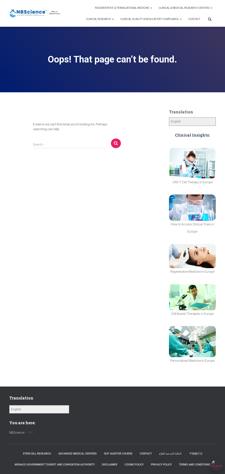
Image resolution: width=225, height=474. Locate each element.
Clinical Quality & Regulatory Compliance (150, 19)
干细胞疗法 (195, 453)
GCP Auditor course (118, 453)
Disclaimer (109, 464)
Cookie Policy (134, 464)
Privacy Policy (161, 464)
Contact (194, 19)
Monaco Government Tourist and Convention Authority (55, 464)
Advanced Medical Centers (77, 453)
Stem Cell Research (37, 453)
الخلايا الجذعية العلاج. (170, 453)
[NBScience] (35, 13)
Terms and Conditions (194, 464)
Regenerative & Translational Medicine (122, 7)
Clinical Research (99, 19)
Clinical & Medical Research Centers (184, 7)
